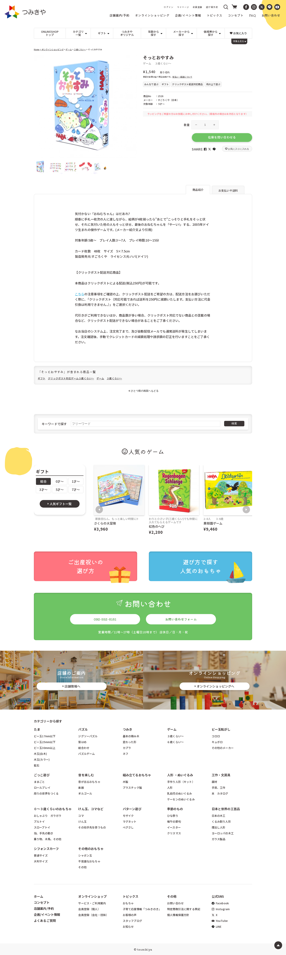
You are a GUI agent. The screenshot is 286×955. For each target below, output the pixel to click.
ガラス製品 (218, 839)
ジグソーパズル (87, 736)
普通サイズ (41, 855)
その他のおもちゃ (90, 848)
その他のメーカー (223, 748)
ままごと (39, 782)
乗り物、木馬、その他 (47, 839)
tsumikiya (144, 949)
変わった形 (130, 742)
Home (37, 49)
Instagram (222, 909)
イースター (174, 827)
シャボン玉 (85, 855)
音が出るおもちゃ (89, 782)
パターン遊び (132, 808)
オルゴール (85, 793)
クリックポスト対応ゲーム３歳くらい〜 (71, 378)
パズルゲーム (86, 754)
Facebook (222, 903)
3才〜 (43, 489)
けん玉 (82, 821)
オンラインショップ (92, 896)
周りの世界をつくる (46, 793)
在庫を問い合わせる (222, 137)
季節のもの (175, 808)
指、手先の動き (43, 833)
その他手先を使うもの (92, 827)
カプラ (127, 748)
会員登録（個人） (89, 909)
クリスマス (174, 833)
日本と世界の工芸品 (226, 808)
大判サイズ (41, 861)
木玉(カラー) (42, 759)
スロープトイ (42, 827)
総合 (43, 481)
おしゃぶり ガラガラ (47, 816)
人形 (170, 787)
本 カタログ (220, 793)
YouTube (221, 921)
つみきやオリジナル (127, 33)
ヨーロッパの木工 (223, 833)
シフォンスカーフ (46, 848)
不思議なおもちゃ (89, 861)
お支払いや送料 (228, 190)
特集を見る (238, 41)
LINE (218, 926)
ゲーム (68, 49)
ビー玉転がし (221, 729)
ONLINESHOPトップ (50, 33)
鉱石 (36, 765)
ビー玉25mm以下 (44, 742)
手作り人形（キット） (181, 782)
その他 (82, 867)
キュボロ (217, 742)
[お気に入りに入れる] (38, 59)
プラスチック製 (132, 787)
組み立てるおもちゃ (137, 775)
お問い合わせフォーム (181, 619)
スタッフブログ (132, 921)
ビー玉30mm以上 (44, 748)
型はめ (82, 742)
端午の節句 (174, 821)
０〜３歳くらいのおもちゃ (53, 808)
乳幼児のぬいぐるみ (179, 793)
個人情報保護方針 (178, 915)
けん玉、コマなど (90, 808)
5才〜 (60, 489)
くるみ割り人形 (221, 821)
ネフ (125, 754)
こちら (79, 294)
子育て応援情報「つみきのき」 (142, 909)
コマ (81, 816)
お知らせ (128, 926)
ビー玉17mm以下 (44, 736)
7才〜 (76, 489)
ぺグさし (128, 827)
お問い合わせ (175, 903)
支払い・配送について (182, 76)
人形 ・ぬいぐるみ (180, 775)
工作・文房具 (223, 775)
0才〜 (60, 481)
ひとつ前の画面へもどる (145, 390)
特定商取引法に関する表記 (183, 909)
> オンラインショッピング (52, 49)
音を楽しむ (86, 775)
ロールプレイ (42, 787)
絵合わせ (83, 748)
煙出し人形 (218, 827)
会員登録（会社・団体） (93, 915)
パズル (83, 729)
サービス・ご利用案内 (92, 903)
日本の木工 (218, 816)
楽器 (81, 787)
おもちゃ (128, 903)
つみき (127, 729)
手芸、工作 (218, 787)
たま (37, 729)
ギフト (41, 378)
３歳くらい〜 (80, 49)
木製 (125, 782)
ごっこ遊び (42, 775)
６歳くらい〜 (175, 742)
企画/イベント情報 (47, 914)
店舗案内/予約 (44, 908)
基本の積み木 (131, 736)
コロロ (216, 736)
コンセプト (42, 902)
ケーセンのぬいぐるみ (181, 799)
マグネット (130, 821)
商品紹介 (198, 190)
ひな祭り (172, 816)
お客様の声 (130, 915)
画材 (214, 782)
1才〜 (76, 481)
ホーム (38, 896)
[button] (226, 7)
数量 (186, 125)
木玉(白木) (40, 754)
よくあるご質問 (45, 920)
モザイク (128, 816)
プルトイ (39, 821)
